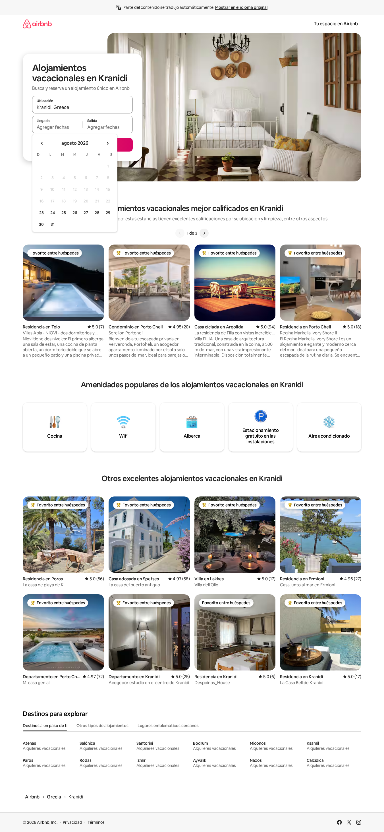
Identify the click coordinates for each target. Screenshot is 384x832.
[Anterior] (179, 233)
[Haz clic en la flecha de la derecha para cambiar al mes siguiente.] (107, 143)
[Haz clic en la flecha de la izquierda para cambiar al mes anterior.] (42, 143)
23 (41, 212)
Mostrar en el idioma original (241, 7)
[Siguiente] (204, 233)
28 (97, 212)
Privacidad (72, 822)
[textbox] (57, 127)
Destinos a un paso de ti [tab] (45, 725)
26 (74, 212)
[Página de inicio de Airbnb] (37, 24)
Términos (96, 822)
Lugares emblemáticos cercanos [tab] (168, 725)
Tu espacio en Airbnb (336, 24)
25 (63, 212)
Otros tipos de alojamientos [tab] (102, 725)
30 (41, 224)
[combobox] (82, 107)
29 (108, 212)
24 (52, 212)
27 (86, 212)
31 (53, 224)
